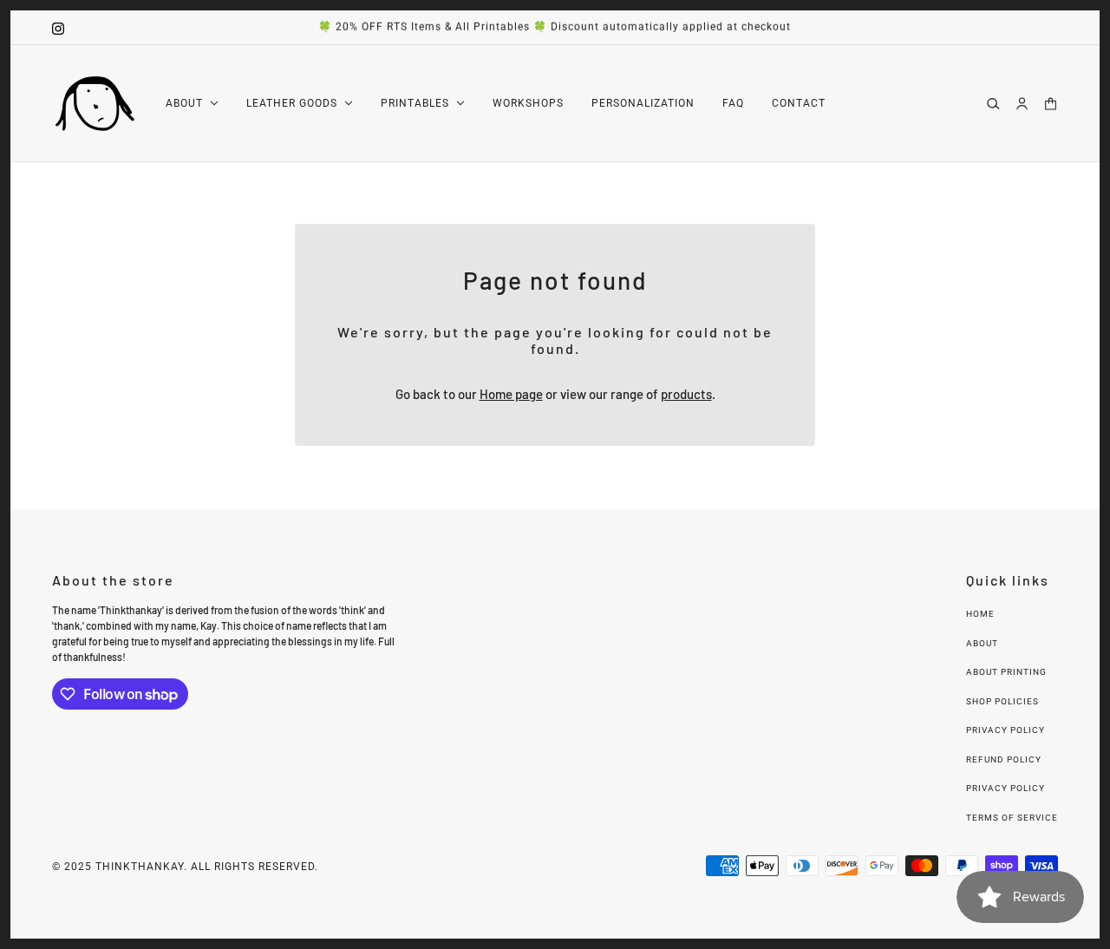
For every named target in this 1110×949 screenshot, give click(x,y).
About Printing (1006, 672)
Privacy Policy (1005, 730)
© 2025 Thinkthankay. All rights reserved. (185, 867)
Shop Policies (1002, 701)
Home (980, 613)
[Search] (993, 102)
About (982, 643)
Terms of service (1012, 817)
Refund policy (1003, 759)
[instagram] (58, 27)
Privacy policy (1005, 788)
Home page (511, 394)
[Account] (1022, 102)
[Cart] (1050, 102)
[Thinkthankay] (95, 103)
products (686, 394)
